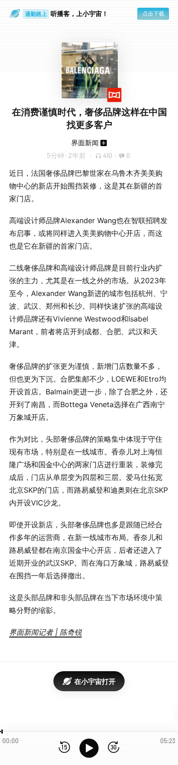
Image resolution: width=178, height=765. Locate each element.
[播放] (89, 748)
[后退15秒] (64, 748)
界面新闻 (85, 142)
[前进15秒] (113, 748)
